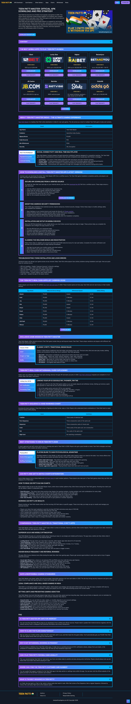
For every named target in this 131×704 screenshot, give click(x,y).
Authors (42, 693)
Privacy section (69, 211)
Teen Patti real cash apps (50, 285)
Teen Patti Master (23, 122)
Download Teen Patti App (27, 34)
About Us (43, 695)
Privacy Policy (67, 693)
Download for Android (66, 198)
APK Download (18, 2)
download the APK (74, 184)
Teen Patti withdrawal (85, 375)
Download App (31, 71)
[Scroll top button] (128, 701)
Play (117, 2)
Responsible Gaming (69, 695)
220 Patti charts (49, 478)
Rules (66, 2)
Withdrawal (60, 2)
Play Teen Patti (30, 75)
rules (24, 659)
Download (125, 2)
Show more (65, 108)
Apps (47, 2)
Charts (52, 2)
